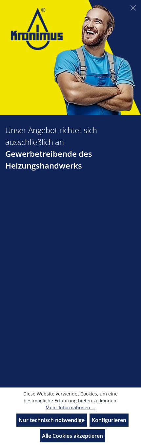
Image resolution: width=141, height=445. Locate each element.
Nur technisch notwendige (52, 420)
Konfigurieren (109, 420)
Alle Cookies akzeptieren (72, 435)
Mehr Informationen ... (70, 407)
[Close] (133, 7)
